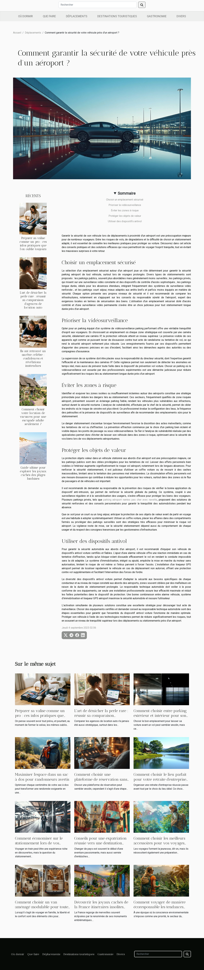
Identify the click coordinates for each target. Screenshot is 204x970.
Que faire (49, 16)
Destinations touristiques (117, 16)
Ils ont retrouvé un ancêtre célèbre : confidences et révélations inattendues (33, 358)
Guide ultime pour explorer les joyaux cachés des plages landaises (33, 473)
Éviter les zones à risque (125, 210)
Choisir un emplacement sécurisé (124, 199)
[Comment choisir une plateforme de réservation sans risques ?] (102, 752)
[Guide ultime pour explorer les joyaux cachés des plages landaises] (33, 447)
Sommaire (127, 193)
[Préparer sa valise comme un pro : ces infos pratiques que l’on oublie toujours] (33, 218)
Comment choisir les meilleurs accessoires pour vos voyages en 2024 (159, 843)
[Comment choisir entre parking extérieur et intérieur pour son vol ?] (161, 689)
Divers (181, 16)
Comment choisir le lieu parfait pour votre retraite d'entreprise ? (160, 779)
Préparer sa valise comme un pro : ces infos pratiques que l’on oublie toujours (33, 243)
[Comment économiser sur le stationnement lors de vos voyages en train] (42, 816)
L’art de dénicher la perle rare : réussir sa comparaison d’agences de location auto (33, 300)
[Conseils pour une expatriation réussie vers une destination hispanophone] (102, 816)
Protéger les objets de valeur (125, 215)
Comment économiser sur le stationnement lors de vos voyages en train (39, 843)
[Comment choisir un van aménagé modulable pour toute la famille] (42, 880)
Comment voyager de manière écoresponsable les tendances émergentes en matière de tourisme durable (160, 909)
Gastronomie (157, 16)
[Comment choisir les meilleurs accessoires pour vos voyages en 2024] (161, 816)
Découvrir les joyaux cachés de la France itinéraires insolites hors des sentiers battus (101, 907)
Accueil (17, 32)
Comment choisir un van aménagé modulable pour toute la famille (41, 907)
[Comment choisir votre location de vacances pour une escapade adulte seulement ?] (33, 389)
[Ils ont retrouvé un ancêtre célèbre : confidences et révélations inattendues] (33, 331)
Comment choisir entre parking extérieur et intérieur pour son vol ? (160, 715)
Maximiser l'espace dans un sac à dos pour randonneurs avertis (42, 776)
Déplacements (76, 16)
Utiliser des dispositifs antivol (125, 221)
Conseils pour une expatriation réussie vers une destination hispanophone (100, 843)
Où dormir (25, 16)
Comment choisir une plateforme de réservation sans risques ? (100, 779)
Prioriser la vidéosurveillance (125, 205)
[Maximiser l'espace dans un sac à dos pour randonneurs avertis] (42, 752)
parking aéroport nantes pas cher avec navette (130, 499)
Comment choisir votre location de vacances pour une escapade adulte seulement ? (33, 417)
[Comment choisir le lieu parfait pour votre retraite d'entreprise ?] (161, 752)
